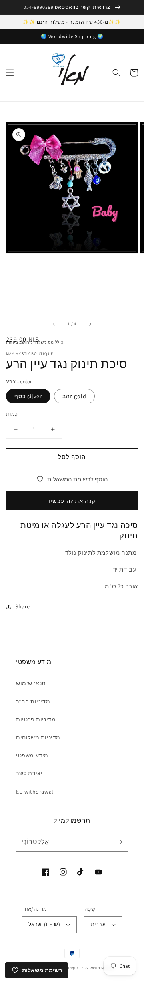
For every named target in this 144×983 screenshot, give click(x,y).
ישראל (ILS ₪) (44, 924)
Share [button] (22, 606)
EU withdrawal (35, 791)
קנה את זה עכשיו (72, 501)
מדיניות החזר (33, 701)
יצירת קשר (29, 773)
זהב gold (74, 396)
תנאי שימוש (31, 683)
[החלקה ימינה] (90, 324)
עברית (98, 924)
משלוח (40, 342)
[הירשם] (119, 842)
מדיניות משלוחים (38, 737)
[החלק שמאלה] (54, 324)
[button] (10, 72)
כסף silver (28, 396)
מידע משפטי (32, 755)
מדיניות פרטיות (36, 719)
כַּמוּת (12, 414)
